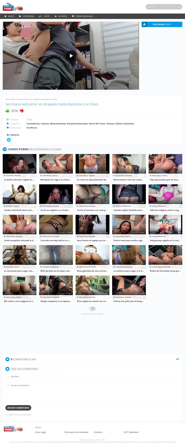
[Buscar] (179, 6)
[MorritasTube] (13, 6)
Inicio (11, 16)
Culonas (13, 99)
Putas (102, 123)
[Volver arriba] (179, 440)
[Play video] (71, 56)
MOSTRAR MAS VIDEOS (92, 314)
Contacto (98, 432)
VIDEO (162, 24)
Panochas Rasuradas (77, 123)
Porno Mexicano (84, 16)
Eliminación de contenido (76, 432)
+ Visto (46, 16)
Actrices (62, 16)
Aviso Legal (40, 432)
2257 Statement (131, 432)
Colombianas (33, 123)
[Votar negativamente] (22, 111)
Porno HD (93, 123)
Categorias (28, 16)
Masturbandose (58, 123)
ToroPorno (31, 127)
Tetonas (110, 123)
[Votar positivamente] (7, 111)
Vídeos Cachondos (124, 123)
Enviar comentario (18, 407)
